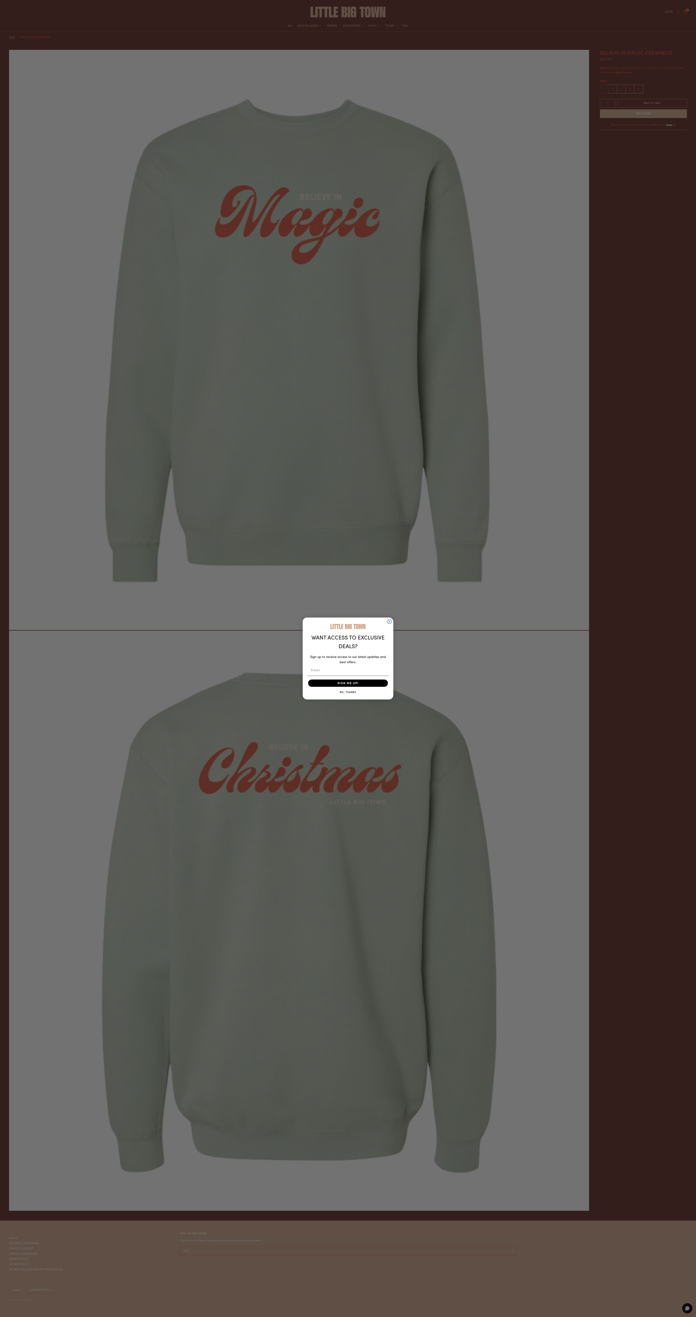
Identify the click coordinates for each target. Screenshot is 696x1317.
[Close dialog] (389, 621)
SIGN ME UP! (348, 683)
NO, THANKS (348, 692)
